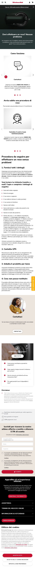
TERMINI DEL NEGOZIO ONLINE (13, 508)
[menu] (2, 2)
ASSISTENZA (6, 503)
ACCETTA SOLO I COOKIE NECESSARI (17, 559)
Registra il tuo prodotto (17, 496)
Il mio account (22, 86)
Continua (6, 458)
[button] (2, 75)
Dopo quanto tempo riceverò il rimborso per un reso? (18, 370)
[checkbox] (2, 453)
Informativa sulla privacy (22, 435)
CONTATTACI (17, 331)
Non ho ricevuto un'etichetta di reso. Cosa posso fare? (17, 376)
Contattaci (17, 316)
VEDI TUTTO (17, 356)
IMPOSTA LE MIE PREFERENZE (17, 563)
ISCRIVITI (18, 472)
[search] (5, 2)
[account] (29, 2)
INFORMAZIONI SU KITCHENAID (13, 514)
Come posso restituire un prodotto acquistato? (17, 364)
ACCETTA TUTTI (17, 555)
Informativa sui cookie (21, 544)
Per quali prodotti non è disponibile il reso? (17, 382)
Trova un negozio (8, 520)
